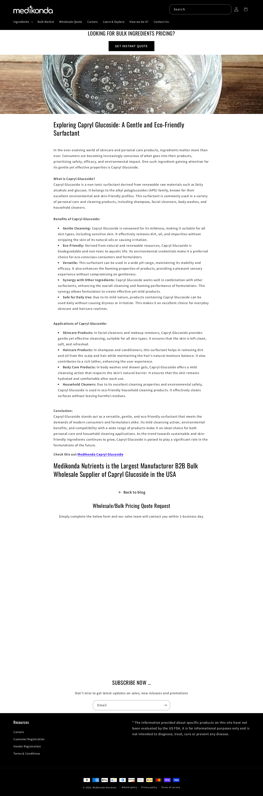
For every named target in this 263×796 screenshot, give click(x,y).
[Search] (226, 9)
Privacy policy (149, 787)
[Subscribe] (165, 705)
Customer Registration (29, 739)
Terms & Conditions (26, 753)
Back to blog (134, 492)
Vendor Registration (27, 746)
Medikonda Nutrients (104, 787)
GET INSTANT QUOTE (131, 46)
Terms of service (170, 787)
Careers (18, 732)
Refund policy (129, 787)
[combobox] (200, 9)
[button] (23, 21)
